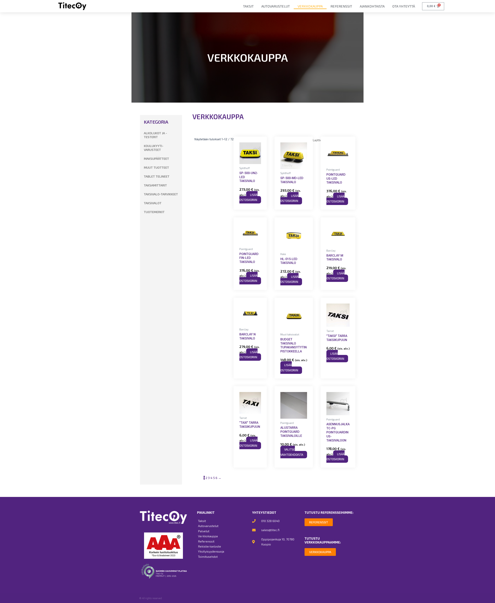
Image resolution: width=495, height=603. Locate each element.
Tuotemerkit (154, 212)
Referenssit (341, 6)
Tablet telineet (156, 176)
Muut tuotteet (156, 167)
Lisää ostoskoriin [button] (248, 197)
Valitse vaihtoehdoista (291, 452)
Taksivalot (152, 203)
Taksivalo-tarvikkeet (161, 194)
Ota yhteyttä (403, 6)
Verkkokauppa (310, 6)
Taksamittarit (155, 185)
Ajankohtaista (372, 6)
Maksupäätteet (156, 158)
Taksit (248, 6)
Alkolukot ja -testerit (155, 135)
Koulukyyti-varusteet (153, 147)
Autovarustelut (275, 6)
